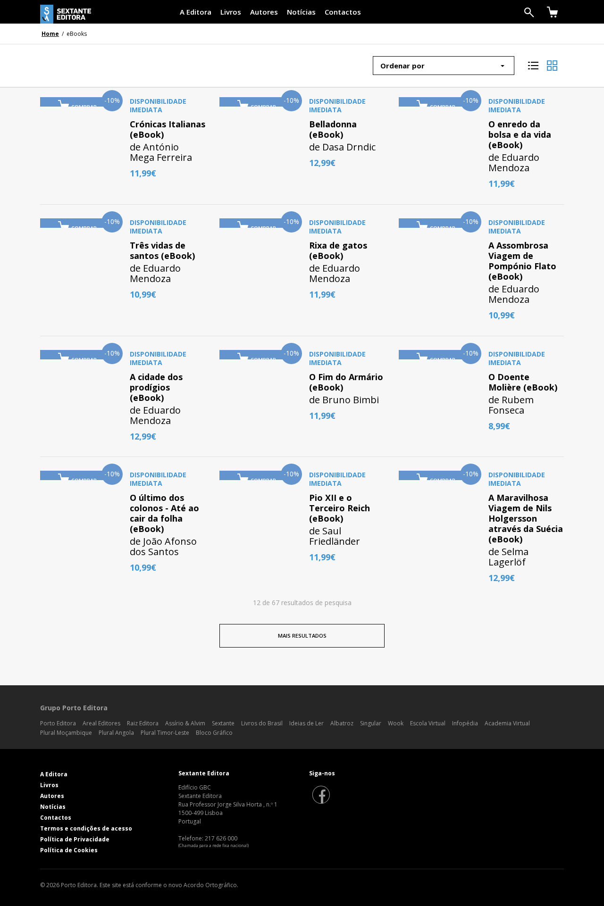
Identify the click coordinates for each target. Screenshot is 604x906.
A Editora (195, 12)
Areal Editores (101, 723)
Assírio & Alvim (185, 723)
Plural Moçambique (66, 733)
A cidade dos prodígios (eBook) (156, 387)
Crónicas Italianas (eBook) (167, 129)
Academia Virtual (507, 723)
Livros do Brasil (262, 723)
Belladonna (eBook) (333, 129)
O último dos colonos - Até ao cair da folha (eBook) (164, 513)
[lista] (533, 62)
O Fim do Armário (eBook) (346, 382)
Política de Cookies (69, 850)
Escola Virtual (427, 723)
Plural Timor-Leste (165, 733)
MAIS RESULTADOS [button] (302, 635)
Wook (395, 723)
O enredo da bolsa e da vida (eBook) (519, 134)
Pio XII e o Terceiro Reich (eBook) (339, 508)
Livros (230, 12)
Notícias (301, 12)
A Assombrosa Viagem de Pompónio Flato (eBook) (522, 261)
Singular (370, 723)
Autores (264, 12)
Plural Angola (116, 733)
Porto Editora (58, 723)
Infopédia (465, 723)
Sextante (223, 723)
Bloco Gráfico (214, 733)
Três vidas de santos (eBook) (162, 250)
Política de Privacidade (74, 839)
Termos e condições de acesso (86, 828)
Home (50, 34)
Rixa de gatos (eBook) (338, 250)
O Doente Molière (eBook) (522, 382)
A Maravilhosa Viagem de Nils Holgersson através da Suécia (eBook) (525, 518)
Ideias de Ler (306, 723)
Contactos (343, 12)
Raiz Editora (143, 723)
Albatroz (341, 723)
